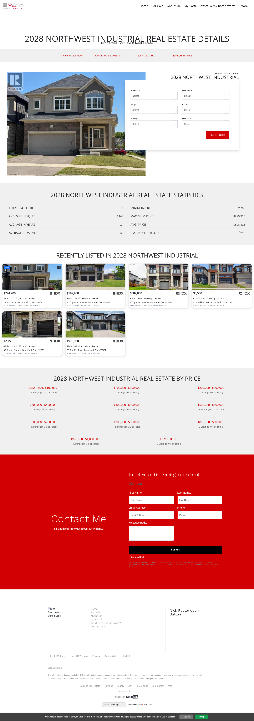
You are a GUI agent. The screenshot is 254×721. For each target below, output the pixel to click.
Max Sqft (186, 118)
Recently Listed (145, 55)
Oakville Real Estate (90, 686)
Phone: (181, 507)
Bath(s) (185, 104)
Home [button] (144, 6)
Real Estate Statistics (108, 55)
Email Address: (137, 507)
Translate (147, 705)
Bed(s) (134, 104)
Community (158, 686)
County (120, 686)
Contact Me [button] (98, 626)
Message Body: (138, 522)
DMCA (126, 656)
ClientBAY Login (57, 656)
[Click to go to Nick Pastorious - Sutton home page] (13, 5)
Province (108, 686)
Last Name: (184, 492)
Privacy (96, 656)
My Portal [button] (191, 6)
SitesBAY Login (79, 656)
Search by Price (182, 55)
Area (170, 686)
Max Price (187, 90)
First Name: (135, 492)
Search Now (217, 135)
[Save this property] (59, 267)
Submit (175, 549)
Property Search (71, 55)
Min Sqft (135, 118)
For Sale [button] (157, 6)
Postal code (142, 686)
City (130, 686)
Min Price (135, 90)
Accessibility (112, 656)
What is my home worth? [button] (219, 6)
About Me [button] (174, 6)
